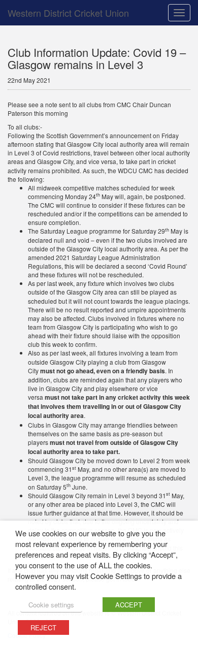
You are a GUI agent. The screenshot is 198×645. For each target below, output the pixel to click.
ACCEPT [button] (128, 604)
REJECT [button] (43, 627)
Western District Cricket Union (68, 12)
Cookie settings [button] (51, 604)
